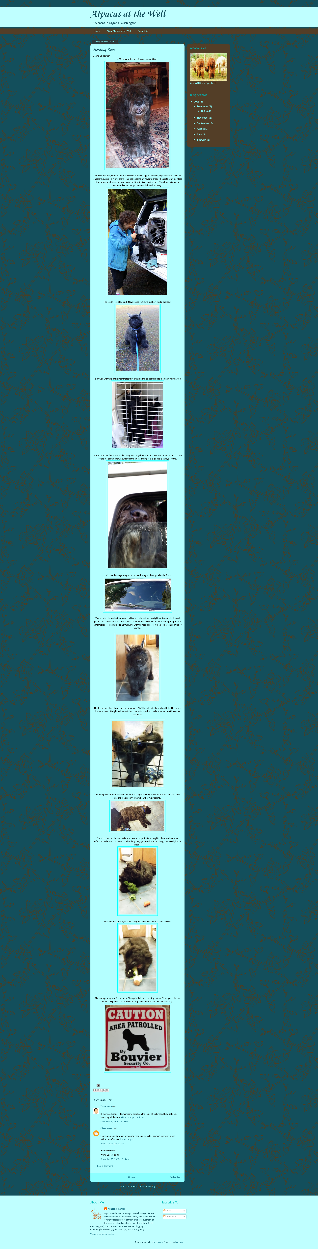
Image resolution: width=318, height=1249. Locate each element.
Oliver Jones (106, 1128)
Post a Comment (105, 1166)
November (203, 118)
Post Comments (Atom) (144, 1186)
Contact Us (143, 31)
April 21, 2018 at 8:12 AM (112, 1144)
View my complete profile (102, 1234)
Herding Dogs (204, 111)
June (200, 134)
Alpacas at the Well (127, 14)
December (203, 106)
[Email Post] (97, 1085)
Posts (168, 1211)
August (201, 129)
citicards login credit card (133, 1117)
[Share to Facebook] (104, 1090)
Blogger (179, 1242)
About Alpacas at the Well (119, 31)
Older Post (176, 1177)
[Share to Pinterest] (107, 1090)
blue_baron (157, 1242)
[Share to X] (101, 1090)
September (203, 123)
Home (97, 31)
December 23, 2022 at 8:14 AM (115, 1159)
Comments (170, 1216)
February (202, 140)
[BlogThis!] (97, 1090)
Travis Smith (106, 1106)
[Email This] (94, 1090)
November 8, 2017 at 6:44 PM (114, 1122)
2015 (197, 102)
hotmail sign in (127, 1139)
